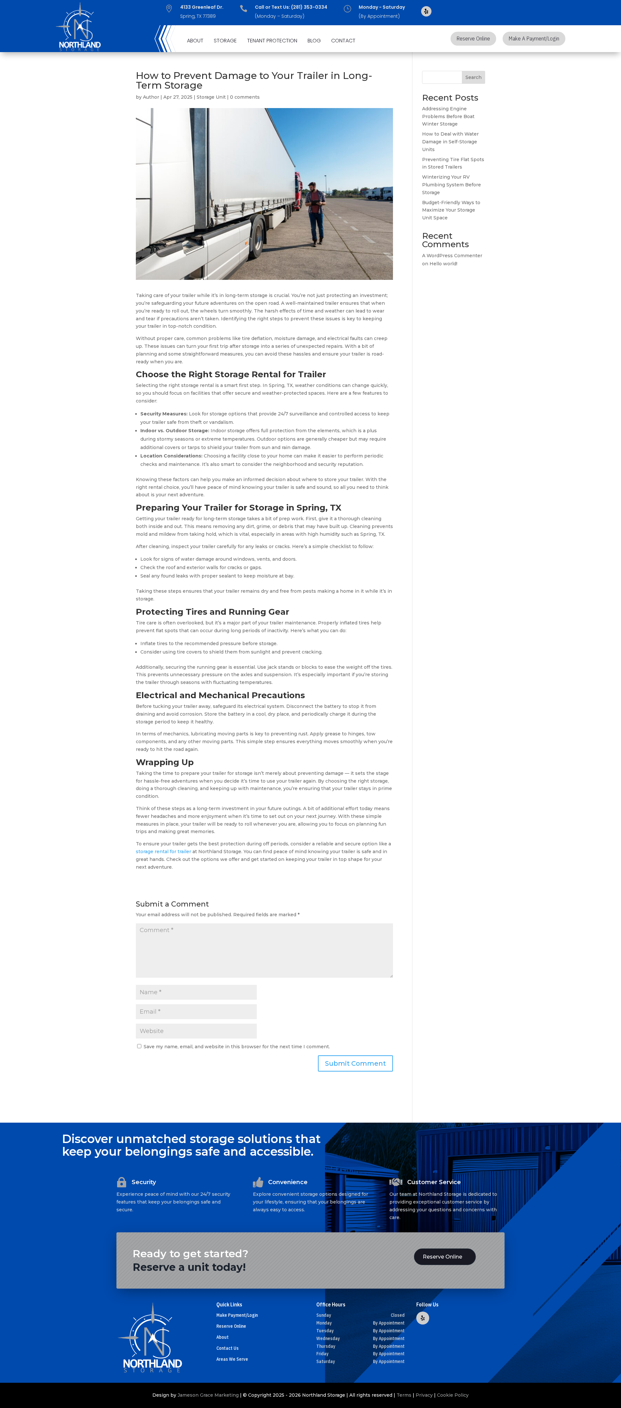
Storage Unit (211, 97)
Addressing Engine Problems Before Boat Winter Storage (448, 116)
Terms (404, 1395)
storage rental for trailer (163, 851)
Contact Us (227, 1348)
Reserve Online (473, 38)
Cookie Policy (453, 1395)
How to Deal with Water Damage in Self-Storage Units (450, 141)
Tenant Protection (272, 41)
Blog (314, 41)
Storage (225, 41)
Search (473, 77)
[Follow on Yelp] (426, 11)
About (195, 41)
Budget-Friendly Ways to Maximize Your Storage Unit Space (451, 210)
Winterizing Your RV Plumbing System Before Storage (451, 184)
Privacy (424, 1395)
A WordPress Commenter (452, 255)
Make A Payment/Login (534, 38)
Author (151, 97)
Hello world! (443, 264)
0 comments (245, 97)
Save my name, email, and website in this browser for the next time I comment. (237, 1047)
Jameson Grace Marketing (208, 1395)
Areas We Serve (232, 1359)
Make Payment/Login (237, 1315)
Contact (343, 41)
